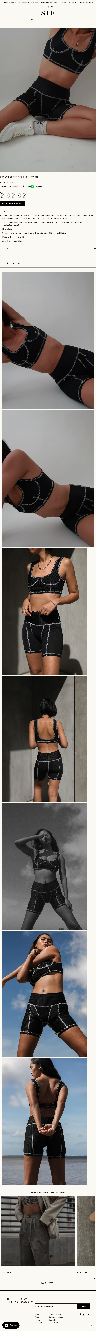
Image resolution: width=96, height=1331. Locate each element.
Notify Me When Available (12, 203)
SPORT (50, 1283)
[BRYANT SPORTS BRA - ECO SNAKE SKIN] (38, 1231)
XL (24, 195)
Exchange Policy (55, 1314)
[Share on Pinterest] (18, 263)
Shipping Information (56, 1317)
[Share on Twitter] (13, 263)
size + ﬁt (7, 248)
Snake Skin (17, 241)
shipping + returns (15, 256)
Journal (37, 1320)
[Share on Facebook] (7, 263)
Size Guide (53, 1320)
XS (2, 195)
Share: (2, 263)
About (37, 1317)
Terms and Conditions (57, 1323)
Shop (37, 1314)
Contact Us (39, 1323)
